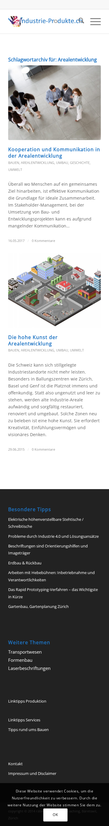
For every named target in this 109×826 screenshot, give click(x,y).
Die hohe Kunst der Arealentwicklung (33, 340)
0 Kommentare (43, 240)
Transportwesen (25, 652)
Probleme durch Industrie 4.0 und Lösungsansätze (53, 536)
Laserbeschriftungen (29, 668)
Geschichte (80, 162)
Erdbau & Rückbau (24, 563)
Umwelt (15, 169)
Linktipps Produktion (27, 701)
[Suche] (78, 21)
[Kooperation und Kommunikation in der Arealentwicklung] (54, 102)
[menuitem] (78, 21)
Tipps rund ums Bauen (28, 729)
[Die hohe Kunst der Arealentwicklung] (54, 290)
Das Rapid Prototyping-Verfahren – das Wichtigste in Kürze (53, 593)
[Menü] (92, 21)
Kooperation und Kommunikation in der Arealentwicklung (54, 152)
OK (55, 814)
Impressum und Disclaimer (32, 773)
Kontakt (15, 763)
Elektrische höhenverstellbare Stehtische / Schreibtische (46, 523)
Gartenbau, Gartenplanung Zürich (38, 606)
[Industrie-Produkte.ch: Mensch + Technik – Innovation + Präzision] (45, 21)
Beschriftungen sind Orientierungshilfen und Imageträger (48, 549)
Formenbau (20, 660)
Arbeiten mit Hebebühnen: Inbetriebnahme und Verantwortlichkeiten (51, 576)
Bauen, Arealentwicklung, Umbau (38, 162)
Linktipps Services (24, 720)
